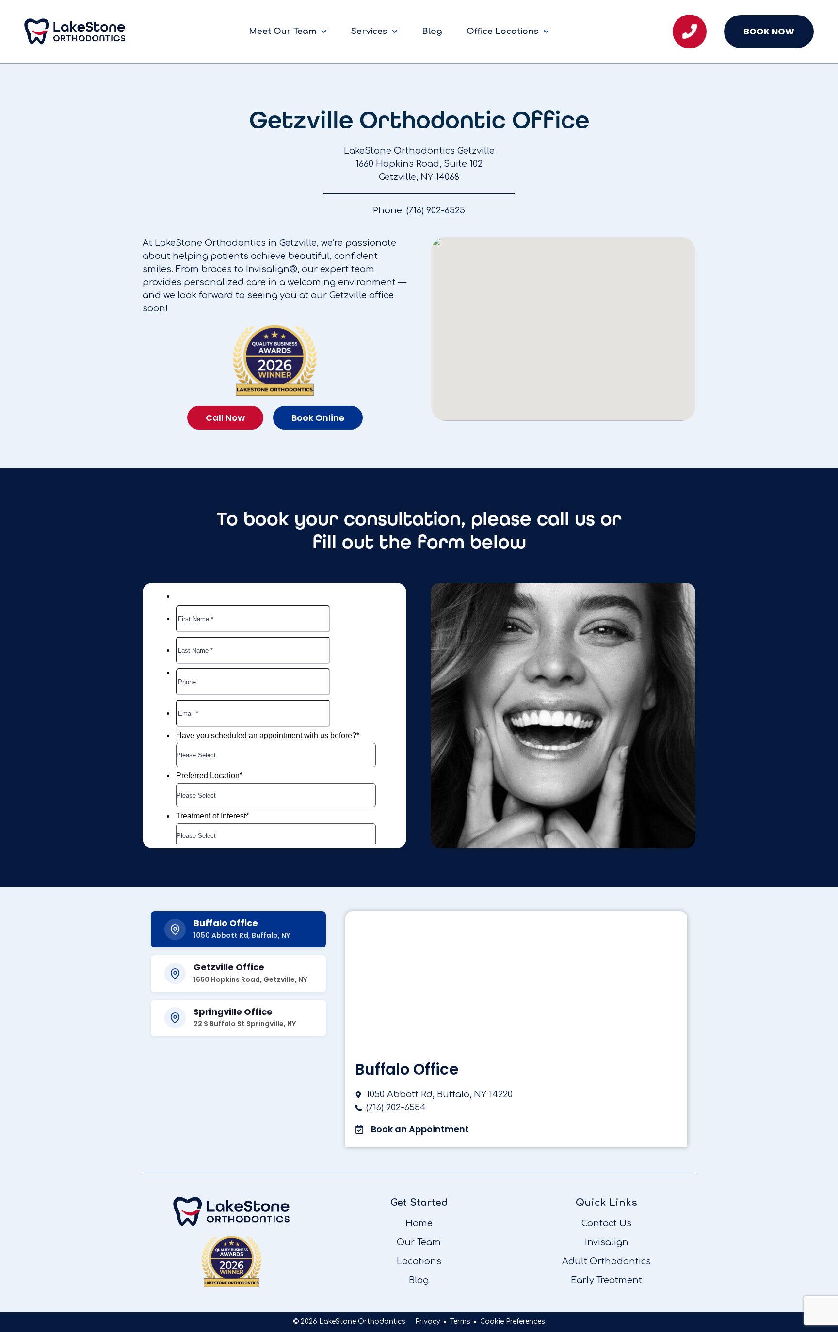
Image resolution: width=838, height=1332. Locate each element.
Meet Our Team (282, 31)
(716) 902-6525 (435, 210)
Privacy (427, 1321)
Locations (419, 1261)
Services (369, 31)
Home (419, 1223)
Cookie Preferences (512, 1321)
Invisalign (606, 1242)
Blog (432, 31)
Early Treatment (606, 1280)
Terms (460, 1321)
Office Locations (502, 31)
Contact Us (606, 1223)
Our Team (419, 1242)
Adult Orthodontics (606, 1261)
